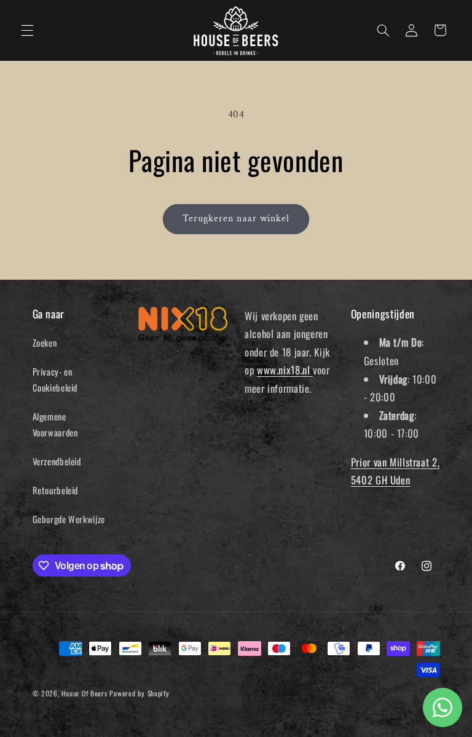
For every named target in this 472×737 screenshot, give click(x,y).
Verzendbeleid (57, 461)
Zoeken (45, 342)
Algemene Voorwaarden (55, 424)
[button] (27, 30)
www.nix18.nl (285, 369)
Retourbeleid (56, 490)
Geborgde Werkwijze (69, 519)
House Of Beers (84, 693)
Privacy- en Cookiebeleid (55, 379)
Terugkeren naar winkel (236, 218)
